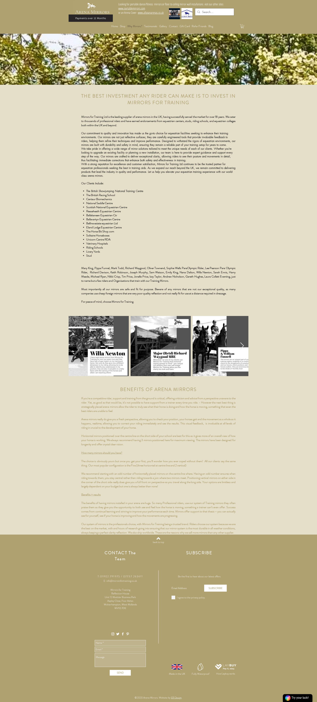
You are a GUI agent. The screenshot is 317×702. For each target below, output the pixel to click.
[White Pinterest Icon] (128, 634)
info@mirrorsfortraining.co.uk (121, 581)
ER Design (176, 697)
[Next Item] (242, 346)
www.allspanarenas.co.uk (151, 12)
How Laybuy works (225, 673)
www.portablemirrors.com (131, 8)
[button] (242, 26)
